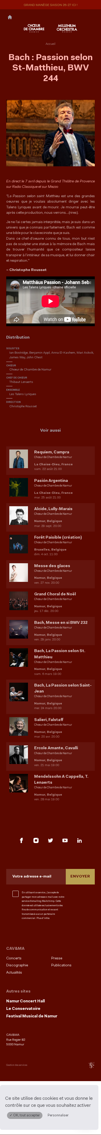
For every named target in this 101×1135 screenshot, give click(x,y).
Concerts (13, 958)
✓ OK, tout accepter (25, 1115)
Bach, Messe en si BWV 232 (61, 623)
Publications (61, 965)
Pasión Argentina (51, 481)
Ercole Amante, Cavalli (56, 748)
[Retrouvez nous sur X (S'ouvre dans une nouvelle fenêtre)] (50, 840)
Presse (56, 958)
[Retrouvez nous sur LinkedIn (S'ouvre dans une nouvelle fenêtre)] (79, 840)
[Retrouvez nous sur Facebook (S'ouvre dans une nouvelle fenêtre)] (21, 840)
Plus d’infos (43, 918)
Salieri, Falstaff (48, 720)
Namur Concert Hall (25, 1001)
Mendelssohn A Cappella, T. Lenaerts (61, 780)
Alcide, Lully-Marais (53, 509)
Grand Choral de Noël (55, 594)
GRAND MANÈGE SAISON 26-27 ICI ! (50, 5)
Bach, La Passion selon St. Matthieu (59, 654)
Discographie (17, 965)
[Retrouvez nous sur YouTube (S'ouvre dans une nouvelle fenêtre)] (65, 840)
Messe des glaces (52, 566)
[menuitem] (27, 958)
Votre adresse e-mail (31, 877)
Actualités (14, 973)
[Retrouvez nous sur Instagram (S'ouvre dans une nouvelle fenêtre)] (36, 840)
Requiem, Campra (51, 452)
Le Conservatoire (23, 1009)
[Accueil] (9, 16)
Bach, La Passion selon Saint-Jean (63, 688)
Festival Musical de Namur (31, 1016)
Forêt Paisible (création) (58, 538)
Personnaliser (58, 1115)
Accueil (50, 44)
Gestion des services (16, 1065)
